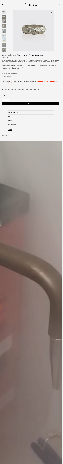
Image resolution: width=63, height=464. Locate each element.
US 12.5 (34, 89)
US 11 (23, 89)
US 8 (2, 89)
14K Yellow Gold (11, 95)
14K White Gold (19, 95)
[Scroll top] (59, 461)
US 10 (16, 89)
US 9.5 (12, 89)
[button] (2, 5)
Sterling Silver (4, 95)
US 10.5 (19, 89)
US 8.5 (5, 89)
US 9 (9, 89)
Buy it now (30, 103)
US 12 (31, 89)
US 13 (38, 89)
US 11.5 (26, 89)
